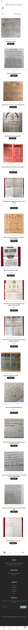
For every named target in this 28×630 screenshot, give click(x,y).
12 (15, 552)
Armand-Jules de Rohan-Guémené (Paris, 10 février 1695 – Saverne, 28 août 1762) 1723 (14, 475)
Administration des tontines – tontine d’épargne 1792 (13, 104)
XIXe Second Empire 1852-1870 (15, 199)
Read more (10, 43)
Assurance (9, 538)
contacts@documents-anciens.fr (14, 564)
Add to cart (13, 172)
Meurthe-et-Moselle (8, 69)
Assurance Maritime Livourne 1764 (13, 540)
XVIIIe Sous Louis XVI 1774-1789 (17, 439)
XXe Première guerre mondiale (18, 133)
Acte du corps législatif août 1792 (14, 73)
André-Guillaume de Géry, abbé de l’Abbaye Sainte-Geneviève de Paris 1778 (14, 442)
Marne (6, 439)
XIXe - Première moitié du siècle (7, 133)
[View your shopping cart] (2, 8)
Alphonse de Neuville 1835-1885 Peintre (14, 407)
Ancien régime (6, 301)
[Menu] (1, 1)
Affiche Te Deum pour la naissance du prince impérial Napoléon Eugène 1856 (14, 340)
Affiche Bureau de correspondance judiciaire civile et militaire (14, 202)
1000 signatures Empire (11, 41)
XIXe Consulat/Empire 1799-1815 (10, 39)
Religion (14, 69)
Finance (7, 102)
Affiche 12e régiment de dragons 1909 (13, 136)
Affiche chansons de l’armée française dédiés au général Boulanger (14, 238)
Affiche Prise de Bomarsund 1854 (11, 270)
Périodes (8, 199)
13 (17, 552)
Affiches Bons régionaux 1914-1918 (11, 375)
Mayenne (8, 505)
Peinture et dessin (7, 403)
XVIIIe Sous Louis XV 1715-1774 (17, 472)
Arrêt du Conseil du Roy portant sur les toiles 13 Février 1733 (14, 508)
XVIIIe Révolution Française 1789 (18, 301)
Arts (2, 403)
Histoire (3, 69)
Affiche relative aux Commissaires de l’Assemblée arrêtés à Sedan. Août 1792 (14, 304)
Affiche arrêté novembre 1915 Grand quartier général (13, 167)
